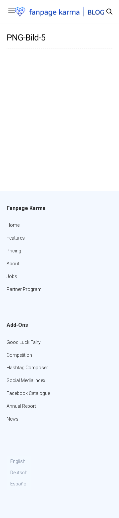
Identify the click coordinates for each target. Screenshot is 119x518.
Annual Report (21, 406)
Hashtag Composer (27, 367)
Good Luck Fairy (24, 342)
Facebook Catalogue (28, 393)
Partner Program (24, 289)
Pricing (14, 250)
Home (13, 225)
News (13, 419)
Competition (19, 355)
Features (16, 238)
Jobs (12, 276)
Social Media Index (26, 380)
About (13, 263)
